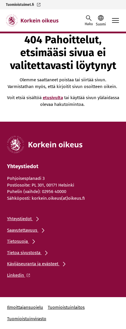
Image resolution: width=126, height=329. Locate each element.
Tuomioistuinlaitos (66, 307)
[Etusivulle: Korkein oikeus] (32, 20)
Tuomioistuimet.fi (20, 5)
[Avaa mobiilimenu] (115, 20)
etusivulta (53, 97)
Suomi (101, 24)
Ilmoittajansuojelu (25, 307)
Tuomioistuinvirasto (26, 318)
